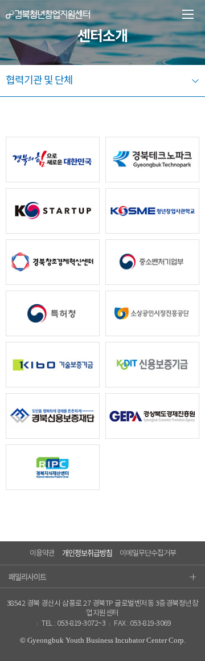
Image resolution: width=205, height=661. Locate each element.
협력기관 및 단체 (39, 81)
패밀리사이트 (27, 576)
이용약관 (42, 553)
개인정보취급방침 (87, 552)
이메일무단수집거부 (148, 553)
